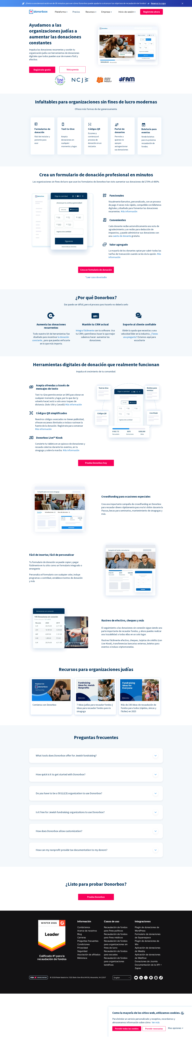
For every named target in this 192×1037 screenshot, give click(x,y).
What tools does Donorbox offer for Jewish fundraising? (66, 755)
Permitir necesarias (154, 1029)
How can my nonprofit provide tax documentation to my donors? (71, 849)
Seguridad (82, 951)
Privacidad (82, 947)
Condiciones (83, 944)
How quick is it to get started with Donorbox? (60, 774)
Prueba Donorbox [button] (96, 896)
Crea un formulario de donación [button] (96, 269)
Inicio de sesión (126, 11)
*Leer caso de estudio (96, 277)
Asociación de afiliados (88, 954)
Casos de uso (111, 921)
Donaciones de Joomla (146, 961)
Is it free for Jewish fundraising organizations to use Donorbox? (70, 812)
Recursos (90, 11)
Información (84, 921)
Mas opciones (174, 1028)
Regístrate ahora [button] (151, 11)
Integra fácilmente (85, 330)
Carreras (81, 937)
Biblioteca (82, 958)
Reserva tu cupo (158, 3)
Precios (76, 11)
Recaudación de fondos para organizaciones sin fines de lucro (115, 944)
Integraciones (143, 921)
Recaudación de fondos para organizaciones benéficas (115, 961)
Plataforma (60, 11)
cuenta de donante (122, 235)
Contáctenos (83, 927)
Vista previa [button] (72, 69)
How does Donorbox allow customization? (59, 831)
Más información (129, 211)
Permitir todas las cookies (127, 1029)
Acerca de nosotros (87, 930)
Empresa (105, 11)
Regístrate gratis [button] (42, 69)
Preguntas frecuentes (87, 941)
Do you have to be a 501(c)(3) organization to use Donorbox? (69, 793)
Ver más (156, 1022)
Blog (79, 934)
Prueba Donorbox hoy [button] (96, 462)
